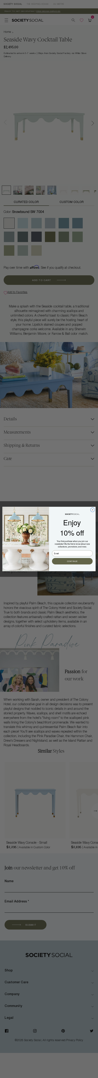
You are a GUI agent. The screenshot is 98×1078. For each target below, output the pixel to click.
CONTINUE (72, 561)
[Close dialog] (92, 510)
